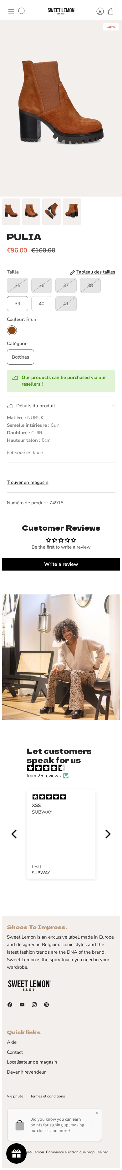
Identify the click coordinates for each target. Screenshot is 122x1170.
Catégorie (17, 343)
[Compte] (97, 11)
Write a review (61, 564)
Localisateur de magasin (32, 1062)
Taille (13, 272)
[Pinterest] (46, 1004)
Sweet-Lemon (32, 1152)
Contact (15, 1052)
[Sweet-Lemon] (61, 11)
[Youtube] (22, 1004)
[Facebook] (10, 1004)
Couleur (21, 319)
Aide (12, 1042)
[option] (61, 108)
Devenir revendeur (26, 1072)
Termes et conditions (47, 1096)
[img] (64, 768)
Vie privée (15, 1096)
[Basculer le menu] (11, 11)
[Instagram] (34, 1004)
